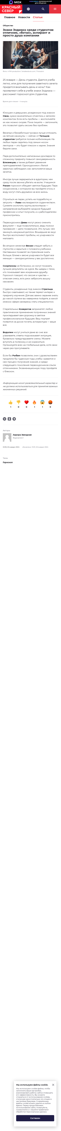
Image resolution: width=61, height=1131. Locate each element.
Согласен (35, 1118)
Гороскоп (8, 462)
